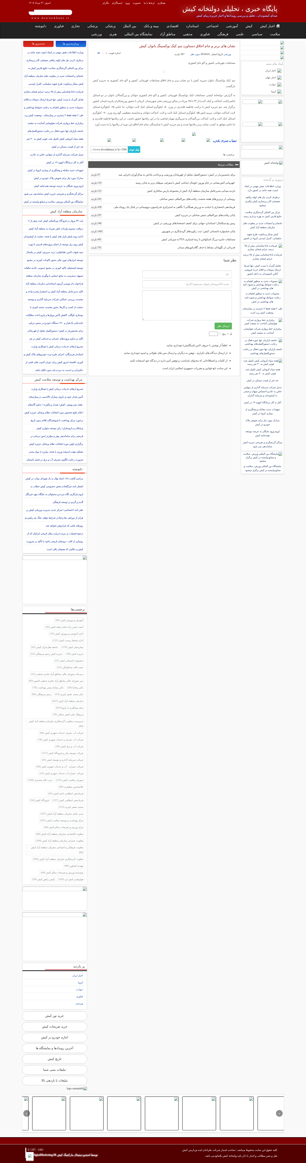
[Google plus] (150, 140)
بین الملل (129, 26)
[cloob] (101, 140)
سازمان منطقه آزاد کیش (67, 701)
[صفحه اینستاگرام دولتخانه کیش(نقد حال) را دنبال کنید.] (164, 134)
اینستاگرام (117, 3)
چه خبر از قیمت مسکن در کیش (67, 146)
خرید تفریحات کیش (54, 1026)
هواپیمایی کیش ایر (70, 879)
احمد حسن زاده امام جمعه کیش (64, 627)
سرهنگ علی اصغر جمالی (68, 714)
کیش (249, 26)
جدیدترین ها (38, 43)
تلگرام (106, 3)
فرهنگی (222, 34)
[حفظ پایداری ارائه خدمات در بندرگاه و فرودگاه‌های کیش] (264, 1113)
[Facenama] (124, 140)
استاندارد (192, 26)
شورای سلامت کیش (69, 780)
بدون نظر (195, 54)
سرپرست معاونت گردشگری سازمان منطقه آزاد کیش (56, 723)
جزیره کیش (74, 653)
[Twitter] (175, 140)
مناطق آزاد (167, 34)
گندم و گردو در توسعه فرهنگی (68, 502)
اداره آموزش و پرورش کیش (66, 633)
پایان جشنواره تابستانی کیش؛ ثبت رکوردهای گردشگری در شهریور (163, 231)
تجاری (75, 26)
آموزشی (232, 26)
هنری (113, 34)
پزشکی (110, 26)
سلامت (275, 34)
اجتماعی (212, 26)
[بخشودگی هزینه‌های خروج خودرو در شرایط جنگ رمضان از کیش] (39, 1113)
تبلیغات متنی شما (54, 1069)
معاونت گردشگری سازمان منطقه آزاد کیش (58, 859)
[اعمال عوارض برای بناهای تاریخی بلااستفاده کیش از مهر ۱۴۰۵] (227, 1113)
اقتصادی (172, 26)
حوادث (79, 989)
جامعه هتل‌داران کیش (44, 647)
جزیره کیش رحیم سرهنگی (46, 653)
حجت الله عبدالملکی (70, 667)
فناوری (59, 26)
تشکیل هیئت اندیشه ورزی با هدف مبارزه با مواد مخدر (56, 451)
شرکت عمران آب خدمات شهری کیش (61, 773)
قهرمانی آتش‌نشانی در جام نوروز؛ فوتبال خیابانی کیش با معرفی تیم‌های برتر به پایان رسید (163, 182)
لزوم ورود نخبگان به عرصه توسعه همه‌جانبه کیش (58, 186)
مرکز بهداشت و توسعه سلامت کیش (61, 820)
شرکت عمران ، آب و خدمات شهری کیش (59, 766)
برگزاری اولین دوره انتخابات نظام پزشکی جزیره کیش (56, 444)
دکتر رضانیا (75, 687)
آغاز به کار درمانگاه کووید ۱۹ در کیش (64, 162)
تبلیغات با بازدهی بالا (54, 1080)
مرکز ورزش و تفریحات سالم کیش (63, 827)
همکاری (161, 3)
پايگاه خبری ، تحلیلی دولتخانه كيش (229, 8)
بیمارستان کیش (72, 647)
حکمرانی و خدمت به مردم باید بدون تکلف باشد (59, 370)
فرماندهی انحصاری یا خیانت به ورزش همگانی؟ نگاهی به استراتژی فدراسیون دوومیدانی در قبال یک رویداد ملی (163, 207)
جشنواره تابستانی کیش (69, 660)
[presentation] (279, 1113)
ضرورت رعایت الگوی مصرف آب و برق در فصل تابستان (54, 459)
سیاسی (257, 34)
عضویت (137, 3)
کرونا (80, 982)
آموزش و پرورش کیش (69, 620)
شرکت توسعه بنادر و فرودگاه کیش (62, 753)
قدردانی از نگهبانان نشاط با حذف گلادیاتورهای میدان (163, 247)
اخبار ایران (77, 975)
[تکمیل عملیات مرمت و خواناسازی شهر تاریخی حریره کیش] (114, 1113)
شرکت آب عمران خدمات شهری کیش (61, 732)
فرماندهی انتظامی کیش (68, 800)
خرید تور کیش (54, 1016)
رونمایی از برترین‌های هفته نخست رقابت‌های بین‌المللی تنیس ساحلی (163, 198)
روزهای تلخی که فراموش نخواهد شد (64, 525)
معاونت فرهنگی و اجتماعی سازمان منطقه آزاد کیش (57, 850)
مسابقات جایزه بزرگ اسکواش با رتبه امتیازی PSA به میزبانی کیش (163, 239)
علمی (240, 34)
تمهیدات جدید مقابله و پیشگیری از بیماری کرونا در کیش (55, 170)
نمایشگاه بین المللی (138, 34)
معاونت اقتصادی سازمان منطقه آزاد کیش (59, 834)
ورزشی (96, 34)
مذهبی (187, 34)
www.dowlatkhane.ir (50, 18)
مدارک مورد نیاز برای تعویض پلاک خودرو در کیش (58, 178)
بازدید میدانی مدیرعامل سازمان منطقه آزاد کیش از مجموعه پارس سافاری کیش (163, 190)
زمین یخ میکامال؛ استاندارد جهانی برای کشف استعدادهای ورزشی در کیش (163, 223)
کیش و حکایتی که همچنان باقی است (65, 549)
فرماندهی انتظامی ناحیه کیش (65, 793)
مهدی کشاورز (73, 865)
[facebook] (198, 140)
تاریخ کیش (54, 1059)
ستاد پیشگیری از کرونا (69, 707)
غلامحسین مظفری (71, 786)
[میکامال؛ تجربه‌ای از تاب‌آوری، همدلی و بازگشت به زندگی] (77, 1113)
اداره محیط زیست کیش (68, 640)
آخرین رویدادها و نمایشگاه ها (54, 1048)
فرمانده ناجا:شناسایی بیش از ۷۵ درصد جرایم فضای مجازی (53, 91)
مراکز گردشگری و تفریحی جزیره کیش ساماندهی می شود (53, 193)
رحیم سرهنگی (41, 694)
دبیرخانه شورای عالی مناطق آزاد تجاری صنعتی (57, 674)
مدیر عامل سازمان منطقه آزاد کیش (62, 813)
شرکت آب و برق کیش (69, 746)
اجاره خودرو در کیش (54, 1037)
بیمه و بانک (151, 26)
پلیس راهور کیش (43, 879)
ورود (127, 3)
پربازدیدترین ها (71, 43)
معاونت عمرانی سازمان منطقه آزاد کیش (59, 840)
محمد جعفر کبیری (71, 807)
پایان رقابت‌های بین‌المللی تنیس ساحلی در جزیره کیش (163, 215)
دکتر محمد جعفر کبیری (69, 694)
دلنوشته (40, 26)
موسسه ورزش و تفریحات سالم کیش (62, 872)
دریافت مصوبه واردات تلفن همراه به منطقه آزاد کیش (56, 228)
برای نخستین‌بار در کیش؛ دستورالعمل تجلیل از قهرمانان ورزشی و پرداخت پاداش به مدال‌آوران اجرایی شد (163, 174)
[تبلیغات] (262, 43)
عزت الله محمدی (40, 780)
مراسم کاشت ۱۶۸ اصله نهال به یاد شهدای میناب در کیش (54, 478)
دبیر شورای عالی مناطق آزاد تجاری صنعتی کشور (56, 680)
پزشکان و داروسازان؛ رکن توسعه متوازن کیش (60, 428)
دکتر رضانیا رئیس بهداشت (48, 687)
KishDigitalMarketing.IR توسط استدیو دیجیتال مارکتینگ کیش (63, 1155)
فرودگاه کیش (39, 800)
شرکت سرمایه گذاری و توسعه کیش (62, 759)
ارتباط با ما (149, 3)
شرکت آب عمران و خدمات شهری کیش (60, 739)
